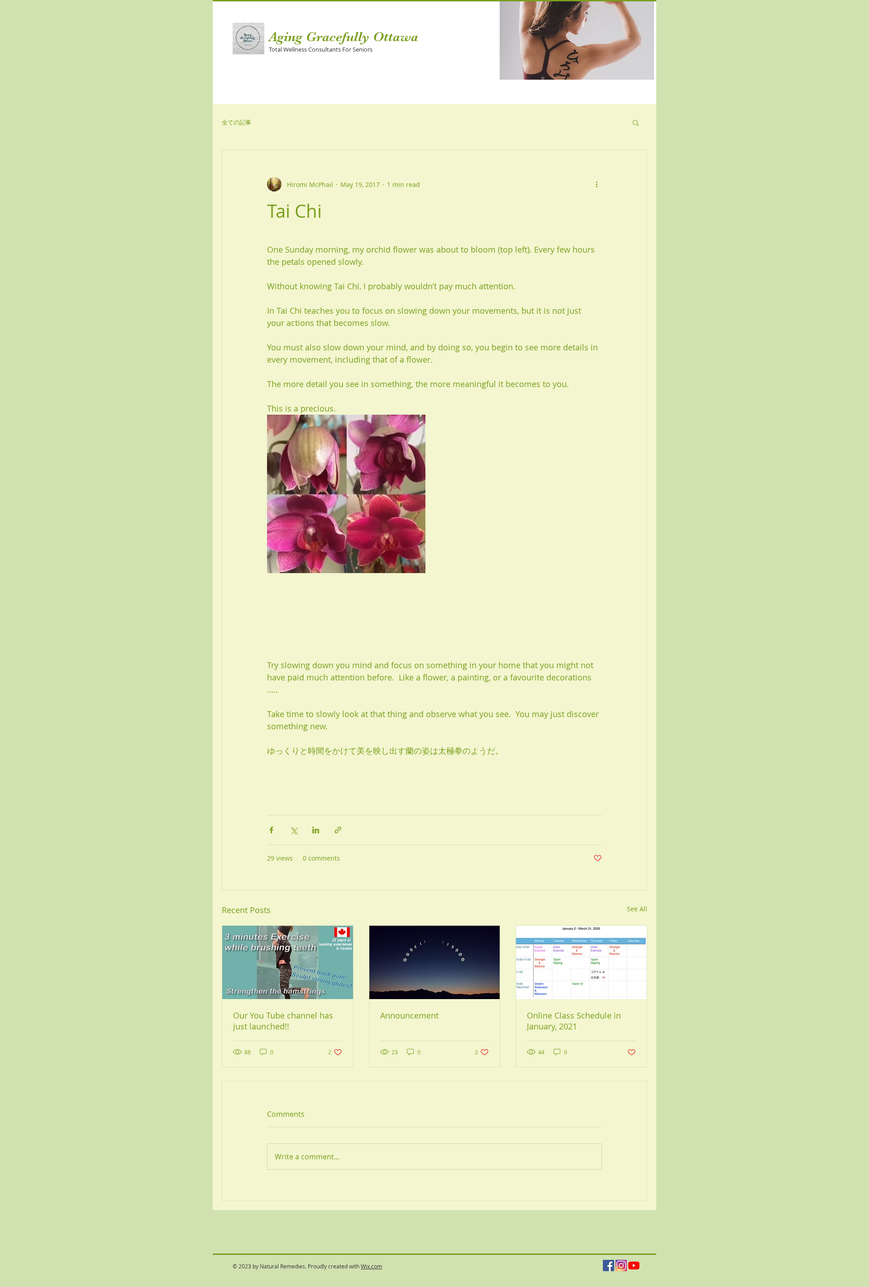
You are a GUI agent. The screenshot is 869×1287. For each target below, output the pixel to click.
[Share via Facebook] (271, 830)
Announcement (409, 1015)
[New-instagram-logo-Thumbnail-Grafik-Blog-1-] (621, 1265)
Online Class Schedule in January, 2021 (574, 1021)
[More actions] (596, 184)
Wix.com (371, 1266)
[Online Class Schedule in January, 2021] (581, 962)
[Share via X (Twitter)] (293, 830)
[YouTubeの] (634, 1265)
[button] (577, 40)
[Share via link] (338, 830)
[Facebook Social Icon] (608, 1265)
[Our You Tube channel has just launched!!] (287, 962)
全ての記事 (236, 122)
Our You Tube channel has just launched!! (283, 1021)
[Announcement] (434, 962)
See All (637, 908)
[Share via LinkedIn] (315, 830)
